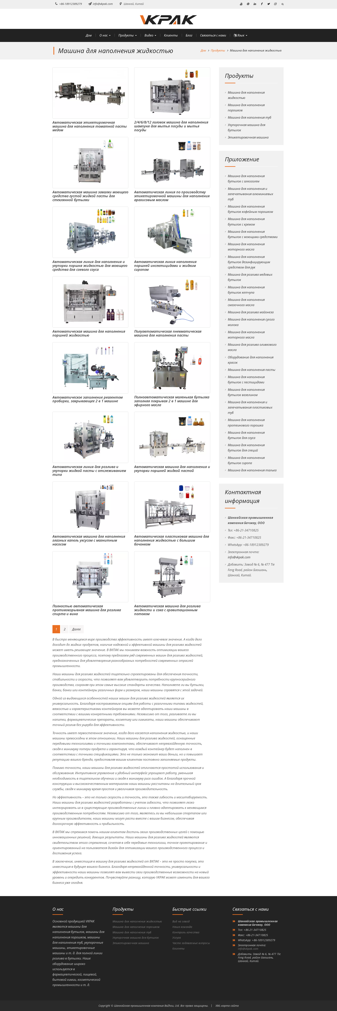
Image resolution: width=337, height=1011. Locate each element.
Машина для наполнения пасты (251, 370)
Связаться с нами (213, 35)
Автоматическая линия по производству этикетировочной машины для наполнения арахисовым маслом (172, 196)
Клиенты (171, 35)
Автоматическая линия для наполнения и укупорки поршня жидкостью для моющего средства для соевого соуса (89, 265)
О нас (103, 35)
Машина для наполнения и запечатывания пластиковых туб (250, 407)
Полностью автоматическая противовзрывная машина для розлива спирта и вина (86, 610)
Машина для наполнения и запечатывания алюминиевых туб (250, 194)
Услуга (176, 937)
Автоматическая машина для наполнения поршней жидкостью (88, 333)
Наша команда (182, 927)
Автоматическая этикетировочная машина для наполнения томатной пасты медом (89, 126)
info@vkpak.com (103, 4)
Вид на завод (181, 921)
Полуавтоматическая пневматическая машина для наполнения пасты (167, 333)
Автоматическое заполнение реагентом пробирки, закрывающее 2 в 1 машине (87, 399)
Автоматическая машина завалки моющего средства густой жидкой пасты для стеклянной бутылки (90, 196)
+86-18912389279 (70, 4)
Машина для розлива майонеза (251, 312)
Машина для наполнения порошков (136, 927)
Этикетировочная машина (248, 137)
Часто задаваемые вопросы (191, 943)
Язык (240, 35)
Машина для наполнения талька (252, 470)
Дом (89, 35)
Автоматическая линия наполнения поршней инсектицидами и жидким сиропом (165, 265)
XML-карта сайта (227, 1005)
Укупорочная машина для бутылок (136, 937)
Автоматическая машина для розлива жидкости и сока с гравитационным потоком (167, 610)
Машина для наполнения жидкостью (137, 921)
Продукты (126, 35)
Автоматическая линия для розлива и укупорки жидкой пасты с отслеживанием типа (89, 470)
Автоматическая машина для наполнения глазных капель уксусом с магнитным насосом (88, 540)
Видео (149, 35)
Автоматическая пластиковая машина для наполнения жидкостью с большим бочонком (171, 540)
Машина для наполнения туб (249, 117)
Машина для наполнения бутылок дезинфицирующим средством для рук (249, 262)
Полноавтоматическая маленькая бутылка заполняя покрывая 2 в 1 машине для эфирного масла (171, 401)
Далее (76, 629)
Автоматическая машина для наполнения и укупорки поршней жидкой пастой (172, 468)
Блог (189, 35)
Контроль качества (185, 932)
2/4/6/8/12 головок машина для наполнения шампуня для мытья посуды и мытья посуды (171, 126)
